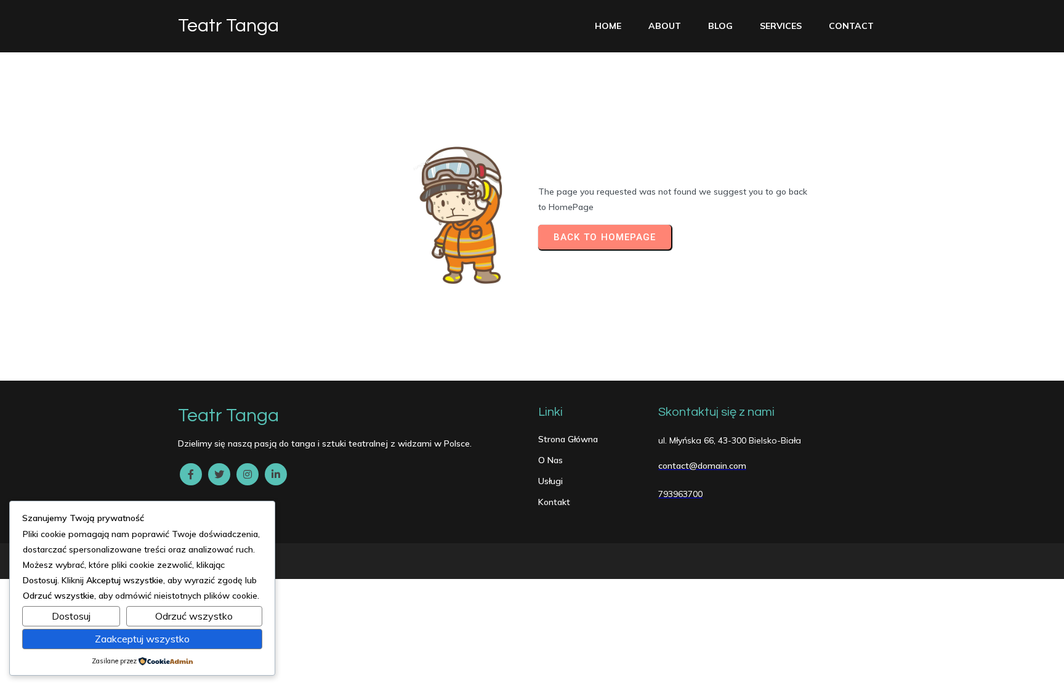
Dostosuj (71, 616)
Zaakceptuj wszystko (142, 639)
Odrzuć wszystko (194, 616)
